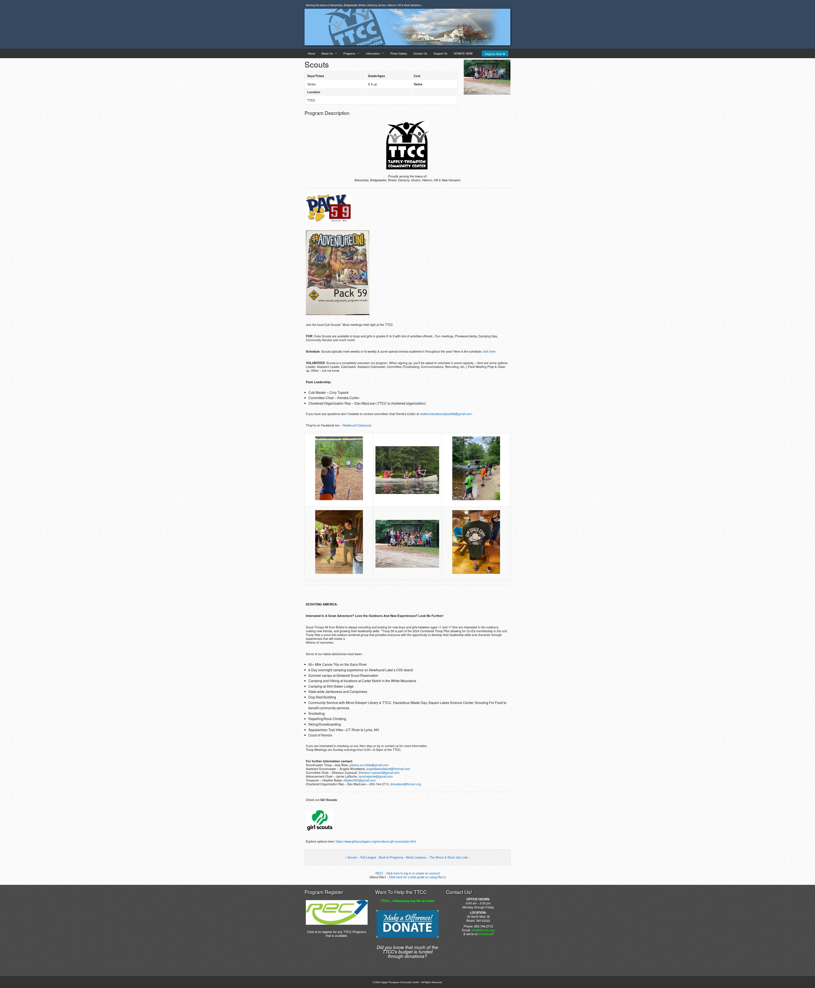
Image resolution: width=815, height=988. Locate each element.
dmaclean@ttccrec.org (405, 784)
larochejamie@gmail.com (376, 776)
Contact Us (420, 53)
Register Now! (494, 54)
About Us (327, 53)
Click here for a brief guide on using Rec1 (417, 877)
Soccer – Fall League (361, 857)
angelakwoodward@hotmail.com (388, 768)
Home (311, 53)
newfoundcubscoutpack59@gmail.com (446, 413)
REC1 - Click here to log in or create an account (407, 873)
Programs (349, 53)
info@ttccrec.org (483, 930)
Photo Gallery (398, 53)
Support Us (440, 53)
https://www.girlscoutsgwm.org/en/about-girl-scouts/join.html (376, 841)
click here (489, 351)
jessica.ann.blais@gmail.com (369, 765)
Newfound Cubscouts (357, 425)
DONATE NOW (463, 53)
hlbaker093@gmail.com (360, 780)
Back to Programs (391, 857)
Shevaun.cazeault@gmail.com (379, 772)
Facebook (485, 934)
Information (373, 53)
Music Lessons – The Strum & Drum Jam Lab (437, 857)
